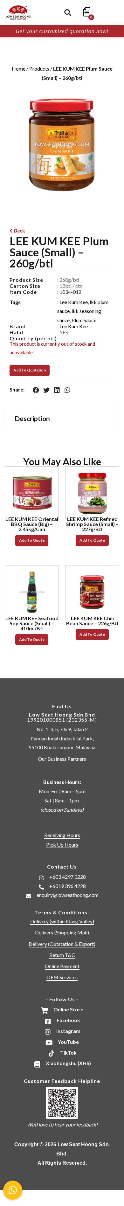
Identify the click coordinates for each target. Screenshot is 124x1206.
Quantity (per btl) (33, 338)
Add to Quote (32, 540)
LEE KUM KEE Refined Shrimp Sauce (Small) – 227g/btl (92, 524)
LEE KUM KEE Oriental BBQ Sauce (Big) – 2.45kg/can (31, 524)
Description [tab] (32, 418)
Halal (16, 332)
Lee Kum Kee (73, 302)
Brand (18, 326)
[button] (67, 12)
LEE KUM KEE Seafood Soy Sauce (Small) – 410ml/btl (32, 623)
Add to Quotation (29, 370)
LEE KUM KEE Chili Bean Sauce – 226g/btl (92, 620)
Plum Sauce (84, 320)
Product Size (26, 280)
